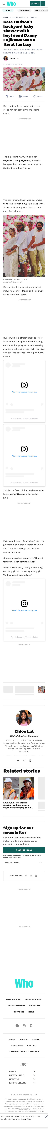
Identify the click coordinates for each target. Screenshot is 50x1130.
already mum (26, 338)
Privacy (24, 1040)
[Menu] (4, 3)
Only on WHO (24, 10)
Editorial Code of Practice (23, 1051)
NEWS (31, 1012)
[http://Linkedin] (24, 760)
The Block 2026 (41, 10)
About (12, 1040)
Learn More (26, 1119)
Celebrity (33, 17)
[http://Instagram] (30, 760)
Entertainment (19, 17)
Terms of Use (15, 857)
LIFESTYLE (35, 1006)
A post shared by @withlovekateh (24, 418)
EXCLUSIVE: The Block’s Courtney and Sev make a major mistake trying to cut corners (17, 805)
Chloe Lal (14, 58)
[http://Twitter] (18, 760)
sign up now (24, 850)
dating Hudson (17, 494)
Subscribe (17, 1045)
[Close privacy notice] (46, 1116)
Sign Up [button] (36, 3)
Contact (32, 1045)
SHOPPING (19, 1012)
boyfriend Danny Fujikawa (16, 160)
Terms (35, 1040)
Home (5, 17)
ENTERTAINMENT (16, 1006)
